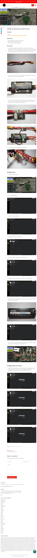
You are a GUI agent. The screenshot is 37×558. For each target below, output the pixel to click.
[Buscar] (32, 5)
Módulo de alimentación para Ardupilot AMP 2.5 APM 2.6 (17, 35)
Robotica (17, 446)
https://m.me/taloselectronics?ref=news (6, 486)
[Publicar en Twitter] (1, 30)
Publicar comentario (12, 477)
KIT (14, 446)
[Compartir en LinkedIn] (1, 31)
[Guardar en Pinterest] (1, 33)
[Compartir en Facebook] (1, 28)
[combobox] (19, 5)
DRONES (12, 446)
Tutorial (19, 446)
